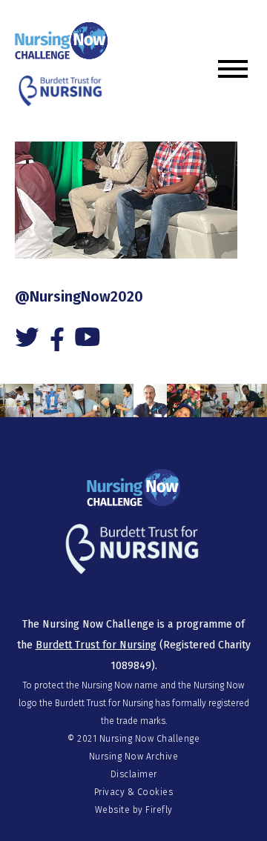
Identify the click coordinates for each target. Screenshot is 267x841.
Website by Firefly (134, 810)
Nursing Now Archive (134, 756)
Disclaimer (134, 774)
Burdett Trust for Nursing (96, 645)
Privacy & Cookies (134, 792)
